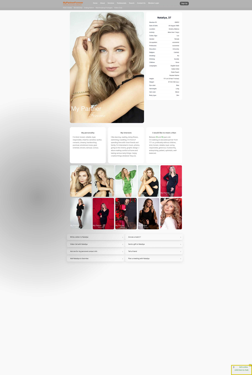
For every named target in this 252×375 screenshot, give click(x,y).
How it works (67, 8)
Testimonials (121, 3)
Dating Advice (89, 8)
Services (111, 3)
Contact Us (141, 3)
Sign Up (184, 3)
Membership (78, 8)
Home (95, 3)
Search (131, 3)
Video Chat (118, 8)
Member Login (153, 3)
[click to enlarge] (107, 67)
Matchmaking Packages (104, 8)
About (102, 3)
